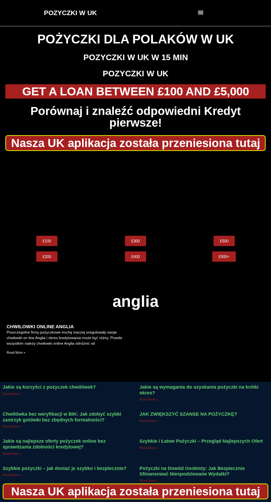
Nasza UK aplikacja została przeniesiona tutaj (135, 142)
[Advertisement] (135, 193)
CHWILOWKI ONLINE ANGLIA (40, 326)
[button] (200, 12)
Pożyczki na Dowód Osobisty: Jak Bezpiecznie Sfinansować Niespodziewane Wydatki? (192, 471)
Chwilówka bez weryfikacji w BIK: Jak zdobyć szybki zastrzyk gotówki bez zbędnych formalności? (62, 417)
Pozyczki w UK (135, 73)
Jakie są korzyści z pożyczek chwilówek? (49, 387)
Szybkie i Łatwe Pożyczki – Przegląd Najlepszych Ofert (201, 441)
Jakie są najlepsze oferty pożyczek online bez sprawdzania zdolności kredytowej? (54, 444)
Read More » (16, 352)
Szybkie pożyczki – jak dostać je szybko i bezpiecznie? (65, 468)
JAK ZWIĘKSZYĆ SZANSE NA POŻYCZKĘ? (188, 414)
